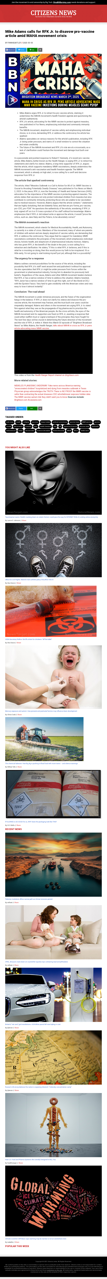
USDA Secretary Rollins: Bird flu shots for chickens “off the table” (28, 639)
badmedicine (11, 430)
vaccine (97, 422)
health (18, 422)
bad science (18, 426)
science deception (43, 430)
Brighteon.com (20, 400)
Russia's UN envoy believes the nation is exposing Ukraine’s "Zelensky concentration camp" (38, 1087)
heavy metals (45, 422)
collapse (26, 422)
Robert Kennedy (58, 430)
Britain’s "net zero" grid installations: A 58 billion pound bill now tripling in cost (33, 1024)
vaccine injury (74, 422)
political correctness (60, 422)
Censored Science (70, 426)
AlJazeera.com (34, 400)
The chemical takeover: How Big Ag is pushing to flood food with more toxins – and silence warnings (41, 763)
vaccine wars (29, 430)
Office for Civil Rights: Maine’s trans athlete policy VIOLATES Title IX (29, 580)
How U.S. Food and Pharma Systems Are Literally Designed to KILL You (30, 1160)
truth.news (9, 422)
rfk (60, 426)
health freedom (45, 426)
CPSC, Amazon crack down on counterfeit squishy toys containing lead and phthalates (36, 962)
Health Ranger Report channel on (56, 375)
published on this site (54, 1270)
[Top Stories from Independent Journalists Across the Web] (53, 19)
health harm (85, 430)
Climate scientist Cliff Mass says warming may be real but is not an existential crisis (35, 1239)
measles (28, 426)
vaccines (35, 422)
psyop (20, 430)
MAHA (69, 430)
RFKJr (76, 430)
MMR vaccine (87, 422)
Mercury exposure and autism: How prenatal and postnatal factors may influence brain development (41, 711)
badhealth (95, 426)
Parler (22, 50)
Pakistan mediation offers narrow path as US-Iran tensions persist (29, 899)
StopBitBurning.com (62, 2)
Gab (32, 50)
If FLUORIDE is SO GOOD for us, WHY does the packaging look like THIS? (31, 822)
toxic (35, 426)
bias (55, 426)
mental (8, 426)
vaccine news (84, 426)
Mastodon (11, 50)
